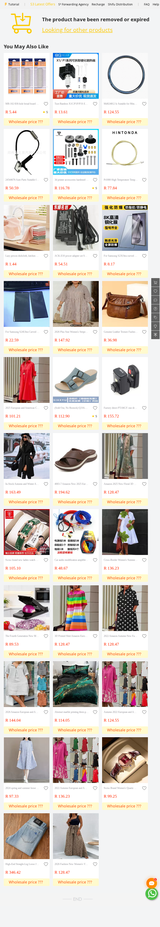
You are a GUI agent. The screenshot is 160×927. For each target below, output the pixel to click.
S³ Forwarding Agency (73, 4)
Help (156, 4)
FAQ (147, 4)
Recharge (98, 4)
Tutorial (13, 4)
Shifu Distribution (120, 4)
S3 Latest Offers (42, 4)
